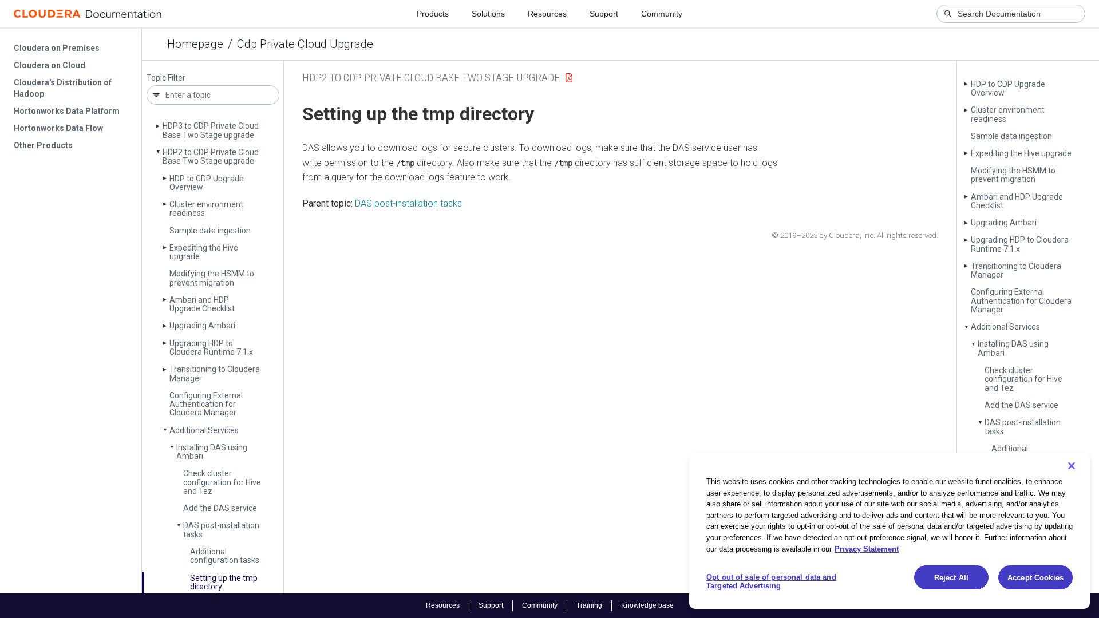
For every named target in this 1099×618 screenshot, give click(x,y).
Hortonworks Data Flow (58, 128)
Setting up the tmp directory (224, 582)
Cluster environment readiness (206, 208)
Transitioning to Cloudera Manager (214, 373)
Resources (547, 13)
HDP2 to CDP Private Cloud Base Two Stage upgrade (211, 156)
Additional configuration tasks (224, 556)
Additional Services (204, 430)
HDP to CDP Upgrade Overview (206, 183)
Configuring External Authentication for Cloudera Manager (206, 404)
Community (661, 13)
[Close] (1071, 465)
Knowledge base (647, 605)
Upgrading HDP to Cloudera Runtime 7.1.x (211, 347)
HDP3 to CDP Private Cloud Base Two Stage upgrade (211, 130)
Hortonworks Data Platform (67, 111)
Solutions (488, 13)
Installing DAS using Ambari (211, 452)
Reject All (951, 577)
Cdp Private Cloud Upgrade (305, 44)
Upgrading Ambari (202, 325)
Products (433, 13)
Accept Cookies (1035, 577)
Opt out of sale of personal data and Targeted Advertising (771, 582)
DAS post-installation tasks (221, 529)
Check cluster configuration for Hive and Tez (222, 482)
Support (604, 13)
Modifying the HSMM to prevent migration (211, 278)
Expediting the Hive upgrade (203, 252)
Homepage (195, 44)
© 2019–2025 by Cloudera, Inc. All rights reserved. (855, 235)
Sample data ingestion (210, 230)
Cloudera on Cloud (49, 65)
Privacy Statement (867, 548)
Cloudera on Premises (57, 48)
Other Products (43, 145)
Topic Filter (166, 78)
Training (589, 605)
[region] (889, 531)
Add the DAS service (220, 508)
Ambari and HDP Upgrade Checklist (202, 304)
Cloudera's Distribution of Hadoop (63, 88)
